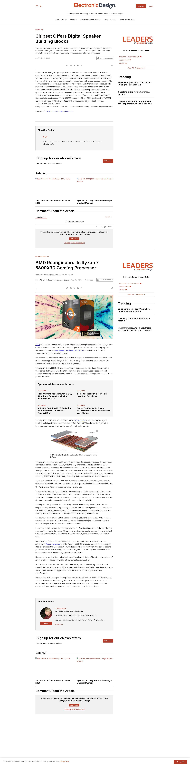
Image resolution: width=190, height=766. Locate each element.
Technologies (61, 19)
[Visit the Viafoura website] (108, 227)
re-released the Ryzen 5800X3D (69, 350)
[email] (81, 65)
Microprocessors (42, 256)
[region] (74, 222)
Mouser (121, 63)
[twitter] (74, 65)
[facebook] (67, 65)
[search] (40, 6)
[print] (112, 65)
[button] (36, 6)
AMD (37, 345)
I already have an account (74, 243)
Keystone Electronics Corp (129, 57)
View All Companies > (136, 68)
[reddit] (78, 65)
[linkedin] (71, 65)
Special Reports (110, 19)
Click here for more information (60, 111)
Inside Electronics (127, 19)
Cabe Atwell (40, 280)
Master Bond (124, 60)
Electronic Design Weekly (90, 19)
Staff (37, 58)
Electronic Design (62, 280)
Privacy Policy (64, 761)
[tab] (41, 217)
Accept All (180, 762)
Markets (73, 19)
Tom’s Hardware (53, 544)
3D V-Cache (80, 420)
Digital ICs (39, 30)
